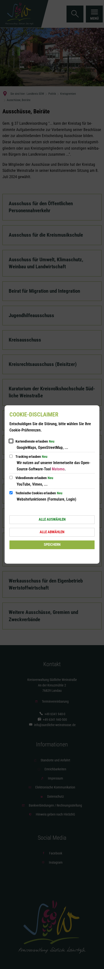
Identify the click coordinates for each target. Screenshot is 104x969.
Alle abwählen (52, 532)
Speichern (52, 544)
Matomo (58, 469)
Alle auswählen (52, 519)
